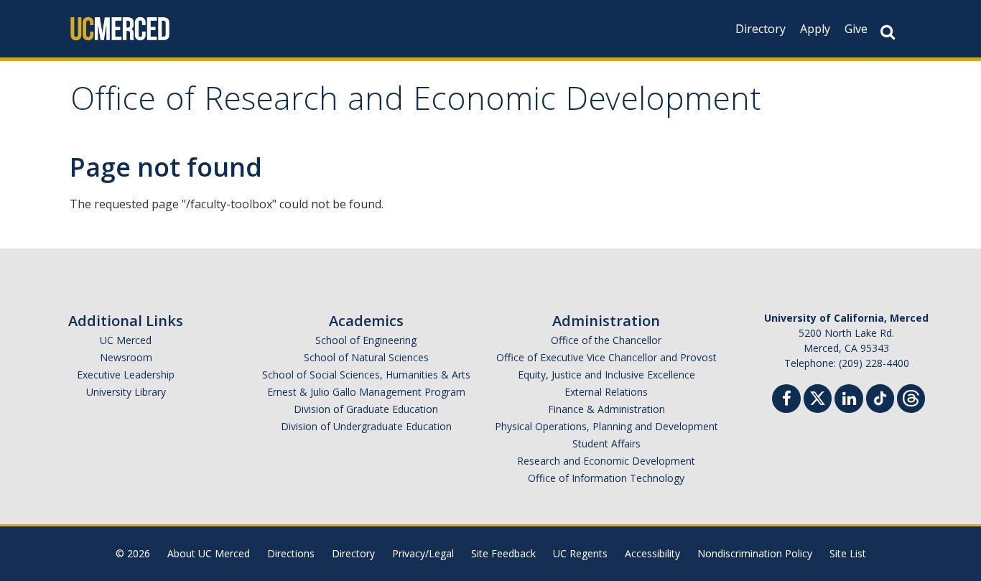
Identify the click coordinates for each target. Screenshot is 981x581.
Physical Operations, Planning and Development (606, 426)
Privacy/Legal (423, 553)
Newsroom (126, 357)
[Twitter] (817, 397)
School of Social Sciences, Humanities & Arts (366, 374)
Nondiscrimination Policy (754, 553)
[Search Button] (887, 32)
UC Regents (580, 553)
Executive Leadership (126, 374)
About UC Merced (208, 553)
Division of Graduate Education (366, 409)
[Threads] (911, 397)
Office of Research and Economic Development (415, 103)
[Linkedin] (848, 400)
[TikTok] (880, 397)
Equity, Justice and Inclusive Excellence (606, 374)
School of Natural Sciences (366, 357)
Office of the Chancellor (606, 340)
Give (856, 29)
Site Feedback (503, 553)
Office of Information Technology (606, 478)
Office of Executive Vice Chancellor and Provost (606, 357)
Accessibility (652, 553)
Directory (760, 29)
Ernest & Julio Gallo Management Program (366, 392)
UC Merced (126, 340)
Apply (815, 29)
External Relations (606, 392)
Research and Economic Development (606, 461)
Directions (291, 553)
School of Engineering (366, 340)
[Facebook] (786, 400)
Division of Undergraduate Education (366, 426)
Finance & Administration (606, 409)
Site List (847, 553)
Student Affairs (606, 443)
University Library (126, 392)
